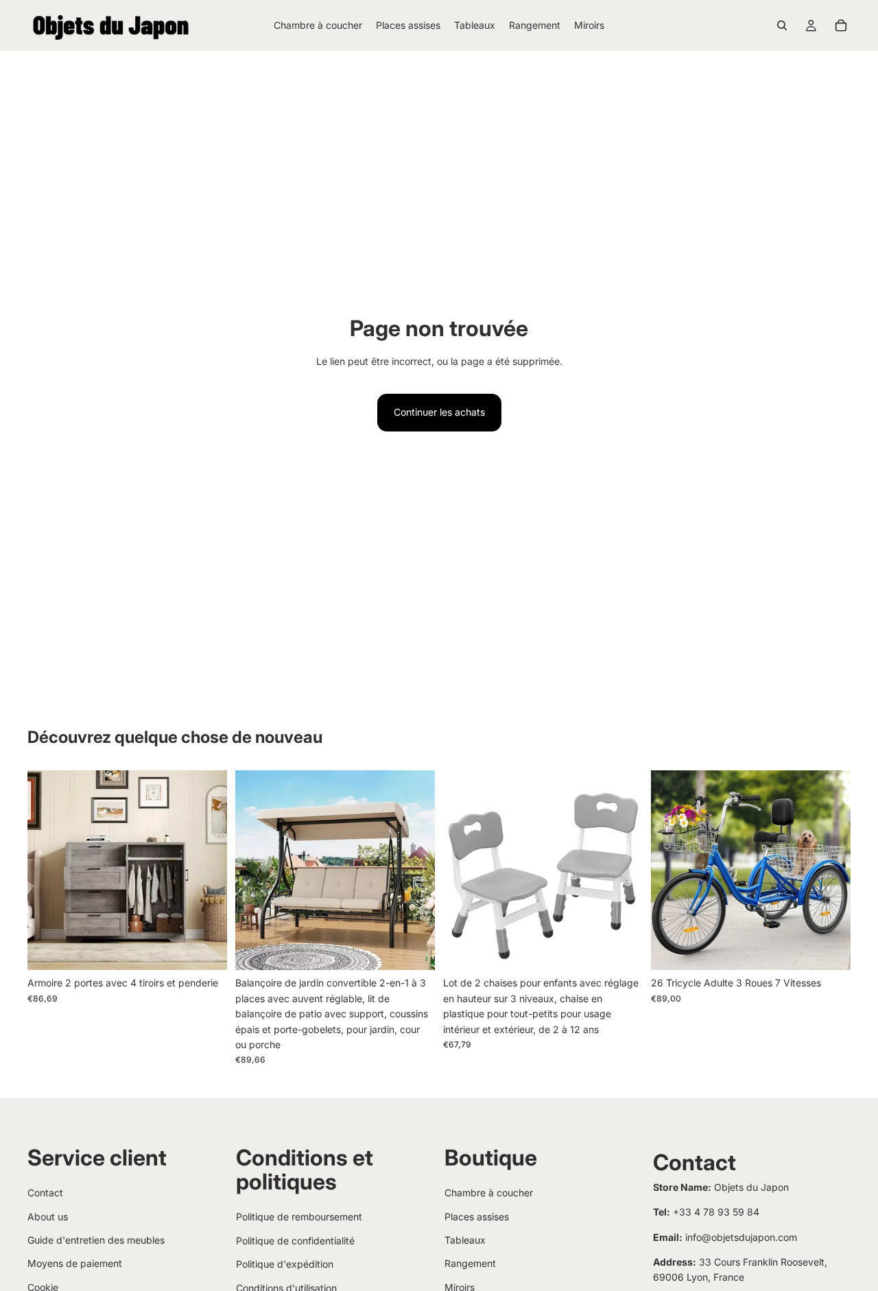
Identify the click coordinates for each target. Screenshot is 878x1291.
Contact (45, 1192)
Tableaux (465, 1240)
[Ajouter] (413, 949)
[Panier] (841, 25)
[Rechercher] (782, 25)
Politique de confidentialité (295, 1240)
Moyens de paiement (74, 1263)
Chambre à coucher (488, 1192)
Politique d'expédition (284, 1264)
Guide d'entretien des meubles (96, 1240)
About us (47, 1216)
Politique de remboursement (299, 1216)
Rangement (470, 1263)
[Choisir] (205, 949)
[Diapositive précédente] (48, 870)
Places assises (476, 1216)
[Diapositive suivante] (206, 870)
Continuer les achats (439, 412)
